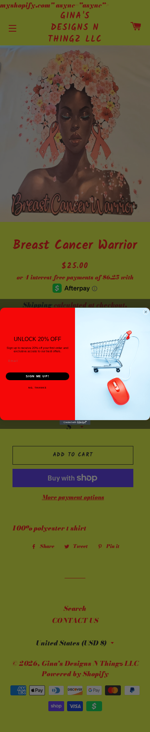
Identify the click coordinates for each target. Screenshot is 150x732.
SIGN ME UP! (37, 376)
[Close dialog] (145, 311)
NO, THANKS (37, 387)
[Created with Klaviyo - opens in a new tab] (75, 422)
